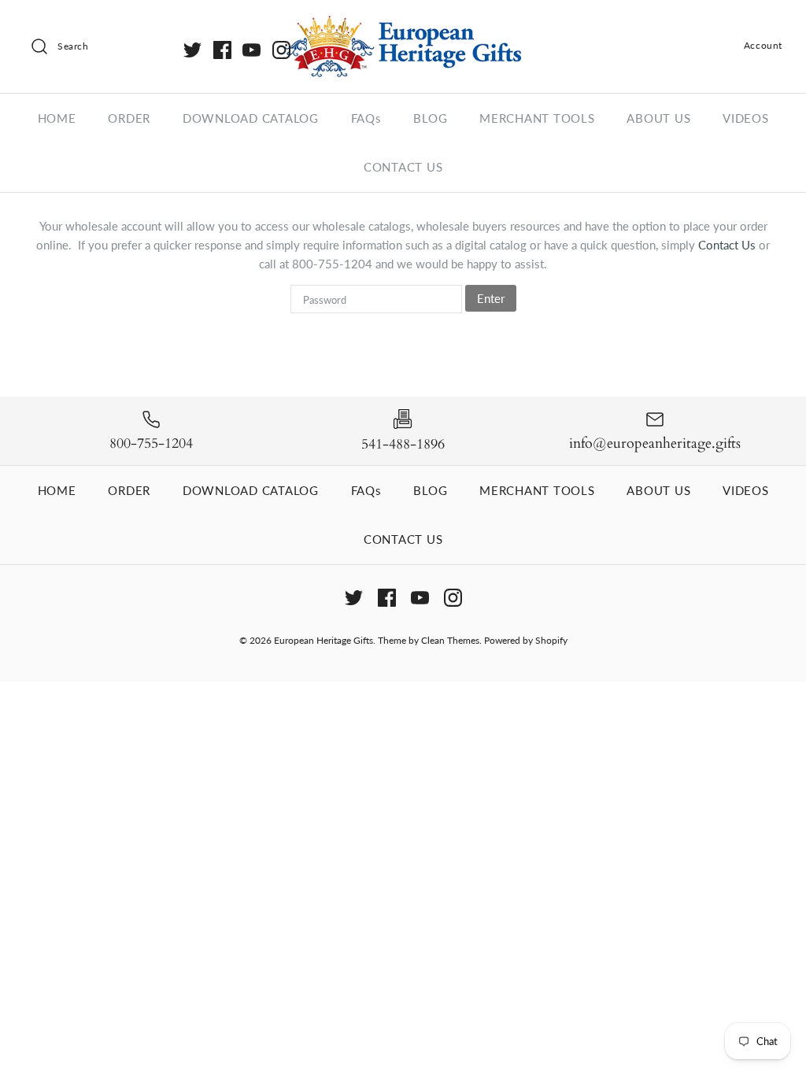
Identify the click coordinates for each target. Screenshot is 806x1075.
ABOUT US (658, 118)
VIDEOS (746, 118)
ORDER (129, 118)
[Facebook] (222, 50)
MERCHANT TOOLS (537, 118)
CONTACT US (403, 167)
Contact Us (728, 245)
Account (763, 45)
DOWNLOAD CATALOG (251, 118)
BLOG (430, 118)
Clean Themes (450, 640)
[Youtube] (251, 50)
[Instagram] (281, 50)
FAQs (366, 118)
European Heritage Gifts (323, 640)
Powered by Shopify (526, 640)
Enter (491, 298)
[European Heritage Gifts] (403, 25)
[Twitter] (192, 50)
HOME (57, 118)
